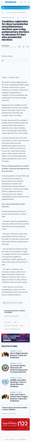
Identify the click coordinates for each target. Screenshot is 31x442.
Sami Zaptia (5, 45)
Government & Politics (8, 17)
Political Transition (11, 325)
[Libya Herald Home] (10, 2)
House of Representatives (12, 329)
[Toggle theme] (28, 2)
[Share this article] (19, 46)
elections (8, 322)
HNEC (22, 325)
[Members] (21, 2)
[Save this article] (23, 46)
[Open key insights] (27, 46)
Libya (15, 322)
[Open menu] (2, 2)
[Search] (25, 2)
